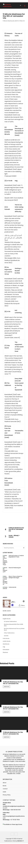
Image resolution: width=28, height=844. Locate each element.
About (4, 782)
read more (6, 686)
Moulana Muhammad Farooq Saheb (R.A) (14, 629)
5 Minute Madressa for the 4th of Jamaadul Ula (16, 529)
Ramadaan (6, 649)
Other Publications (9, 633)
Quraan (6, 635)
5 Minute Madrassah (8, 21)
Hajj (4, 647)
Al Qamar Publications (10, 621)
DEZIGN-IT (20, 841)
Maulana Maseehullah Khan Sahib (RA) (13, 625)
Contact (5, 789)
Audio (4, 792)
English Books (6, 618)
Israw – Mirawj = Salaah (14, 536)
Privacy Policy (6, 795)
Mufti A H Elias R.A (20, 21)
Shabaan (5, 652)
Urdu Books (6, 638)
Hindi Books (6, 644)
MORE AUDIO (7, 611)
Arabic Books (6, 641)
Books (4, 785)
